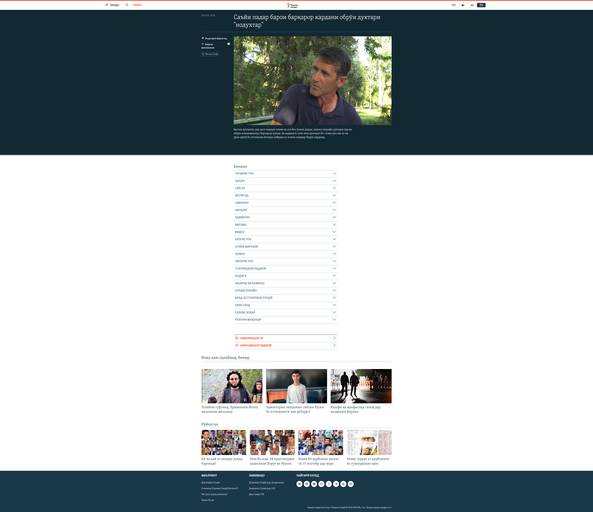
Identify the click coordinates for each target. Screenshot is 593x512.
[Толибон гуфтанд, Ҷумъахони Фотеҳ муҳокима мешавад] (231, 386)
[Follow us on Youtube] (314, 484)
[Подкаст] (351, 484)
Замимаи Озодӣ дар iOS (262, 488)
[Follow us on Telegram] (336, 484)
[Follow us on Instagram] (321, 484)
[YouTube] (463, 5)
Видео (138, 5)
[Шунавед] (472, 5)
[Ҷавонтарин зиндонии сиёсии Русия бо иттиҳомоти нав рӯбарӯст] (296, 386)
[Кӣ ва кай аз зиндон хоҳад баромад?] (223, 442)
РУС (454, 5)
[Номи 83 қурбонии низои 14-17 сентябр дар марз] (320, 442)
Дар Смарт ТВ (256, 494)
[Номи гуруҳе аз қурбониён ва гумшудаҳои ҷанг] (369, 442)
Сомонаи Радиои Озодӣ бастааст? (219, 488)
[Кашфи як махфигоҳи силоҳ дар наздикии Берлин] (361, 386)
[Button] (214, 39)
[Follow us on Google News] (299, 484)
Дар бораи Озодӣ (210, 482)
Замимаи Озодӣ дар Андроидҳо (266, 482)
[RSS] (343, 484)
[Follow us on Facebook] (307, 484)
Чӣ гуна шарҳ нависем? (214, 494)
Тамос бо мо (207, 500)
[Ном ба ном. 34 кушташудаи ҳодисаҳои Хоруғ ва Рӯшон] (272, 442)
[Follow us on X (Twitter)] (329, 484)
